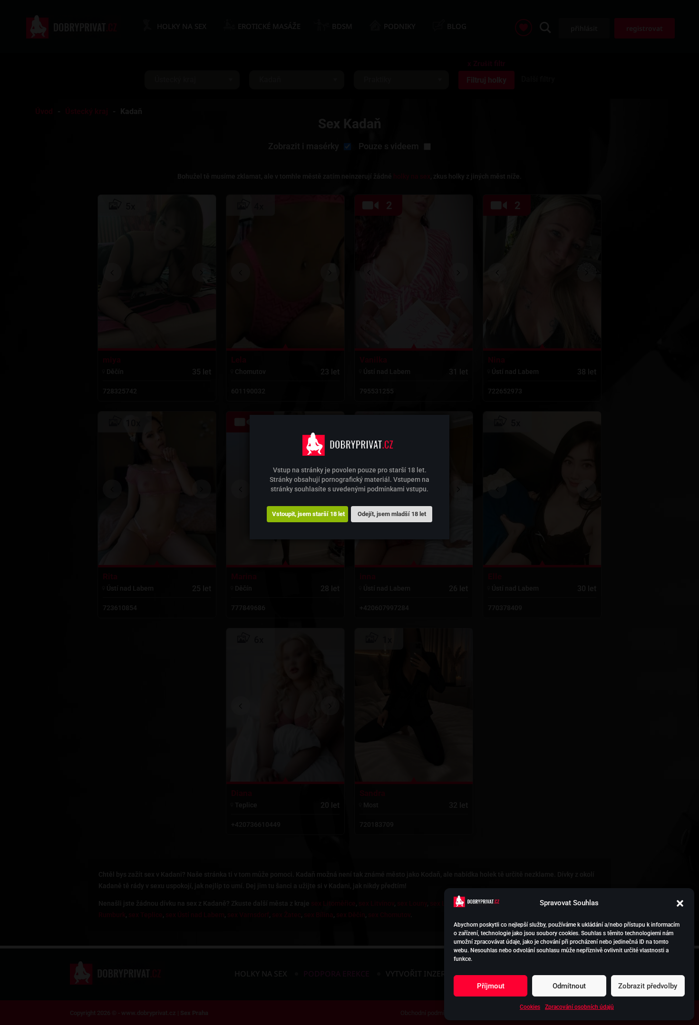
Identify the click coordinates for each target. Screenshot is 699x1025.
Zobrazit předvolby (647, 986)
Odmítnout (569, 986)
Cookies (530, 1007)
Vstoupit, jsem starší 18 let (308, 513)
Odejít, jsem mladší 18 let (392, 513)
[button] (680, 903)
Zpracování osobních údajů (579, 1007)
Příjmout (491, 986)
